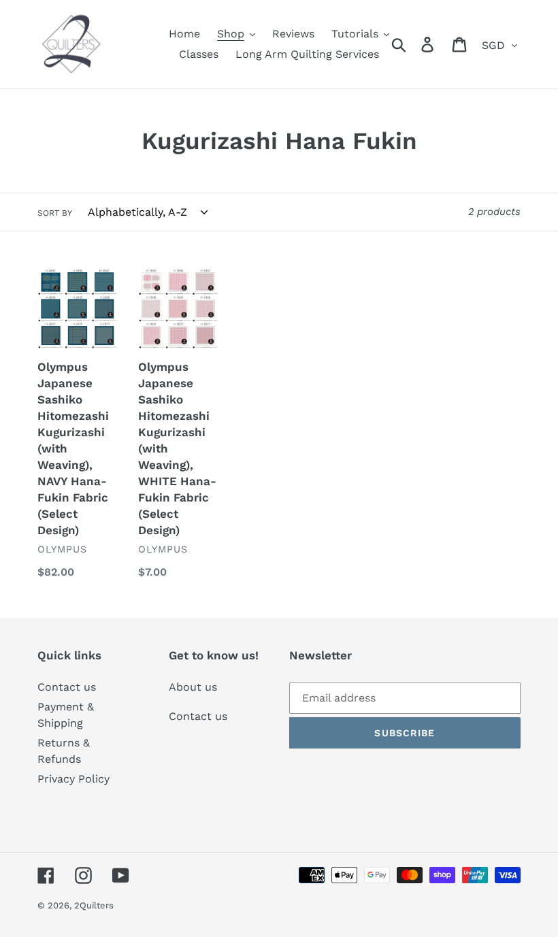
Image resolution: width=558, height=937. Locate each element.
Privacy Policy (73, 778)
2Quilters (94, 905)
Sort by (54, 213)
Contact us (66, 686)
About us (193, 686)
